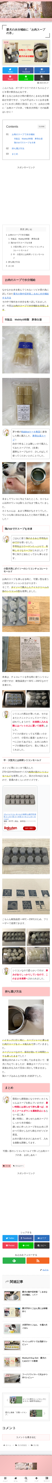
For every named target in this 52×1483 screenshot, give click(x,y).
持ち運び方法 (18, 148)
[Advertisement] (26, 196)
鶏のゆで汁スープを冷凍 (24, 143)
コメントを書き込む (26, 1437)
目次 (22, 229)
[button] (46, 722)
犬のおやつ (19, 1166)
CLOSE (42, 126)
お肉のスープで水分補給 (23, 134)
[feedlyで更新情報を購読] (14, 1260)
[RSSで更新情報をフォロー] (37, 1260)
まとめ (15, 154)
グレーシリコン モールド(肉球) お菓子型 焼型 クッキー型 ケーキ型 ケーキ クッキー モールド (20, 816)
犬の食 (7, 1166)
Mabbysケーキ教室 (30, 432)
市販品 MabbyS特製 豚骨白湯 (28, 139)
